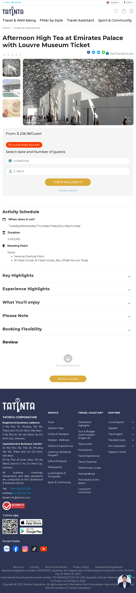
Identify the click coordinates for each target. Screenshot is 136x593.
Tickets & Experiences (26, 27)
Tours (51, 422)
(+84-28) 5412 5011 (20, 488)
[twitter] (98, 52)
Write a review (69, 378)
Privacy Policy (81, 567)
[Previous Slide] (28, 92)
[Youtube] (44, 549)
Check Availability (68, 182)
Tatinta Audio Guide (89, 467)
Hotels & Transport (58, 434)
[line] (103, 52)
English (114, 2)
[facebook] (88, 52)
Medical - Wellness (58, 440)
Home (6, 27)
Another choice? (68, 190)
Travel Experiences (89, 455)
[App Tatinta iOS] (31, 523)
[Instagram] (25, 549)
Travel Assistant (80, 20)
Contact (34, 567)
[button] (11, 68)
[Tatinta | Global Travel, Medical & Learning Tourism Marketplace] (13, 10)
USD (127, 2)
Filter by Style (51, 20)
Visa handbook (86, 473)
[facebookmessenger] (93, 52)
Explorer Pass (55, 428)
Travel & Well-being (19, 20)
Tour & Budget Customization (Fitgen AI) (86, 435)
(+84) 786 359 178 (13, 2)
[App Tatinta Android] (31, 531)
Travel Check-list (87, 461)
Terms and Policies (56, 567)
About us (18, 567)
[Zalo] (6, 549)
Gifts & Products (57, 461)
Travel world (85, 444)
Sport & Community (115, 20)
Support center (117, 451)
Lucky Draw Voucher (26, 144)
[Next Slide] (129, 92)
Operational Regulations (109, 567)
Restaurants (55, 467)
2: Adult (19, 171)
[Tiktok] (34, 549)
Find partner (85, 449)
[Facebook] (16, 549)
